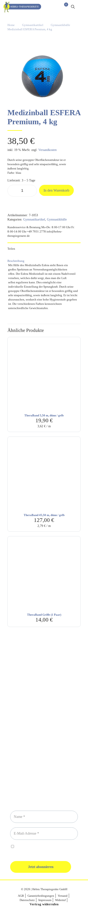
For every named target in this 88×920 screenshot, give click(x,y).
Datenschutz (27, 900)
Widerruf (60, 900)
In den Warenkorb (56, 190)
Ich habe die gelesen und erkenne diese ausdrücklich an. (42, 849)
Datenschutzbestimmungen (48, 847)
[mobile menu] (82, 7)
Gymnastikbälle (60, 25)
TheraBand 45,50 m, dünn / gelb (44, 515)
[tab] (44, 261)
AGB (21, 895)
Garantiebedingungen (41, 895)
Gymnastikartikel (32, 25)
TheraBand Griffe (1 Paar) (44, 614)
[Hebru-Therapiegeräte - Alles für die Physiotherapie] (22, 6)
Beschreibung (15, 261)
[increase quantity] (32, 190)
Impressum (44, 900)
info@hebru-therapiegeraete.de (44, 730)
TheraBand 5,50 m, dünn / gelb (44, 415)
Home (11, 25)
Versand (62, 895)
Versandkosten (47, 150)
